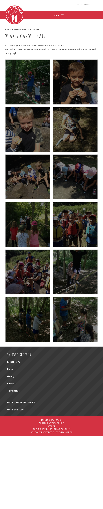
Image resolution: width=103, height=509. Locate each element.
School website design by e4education (51, 432)
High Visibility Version (51, 420)
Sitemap (51, 426)
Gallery (36, 30)
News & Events (21, 30)
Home (8, 30)
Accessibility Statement (51, 423)
